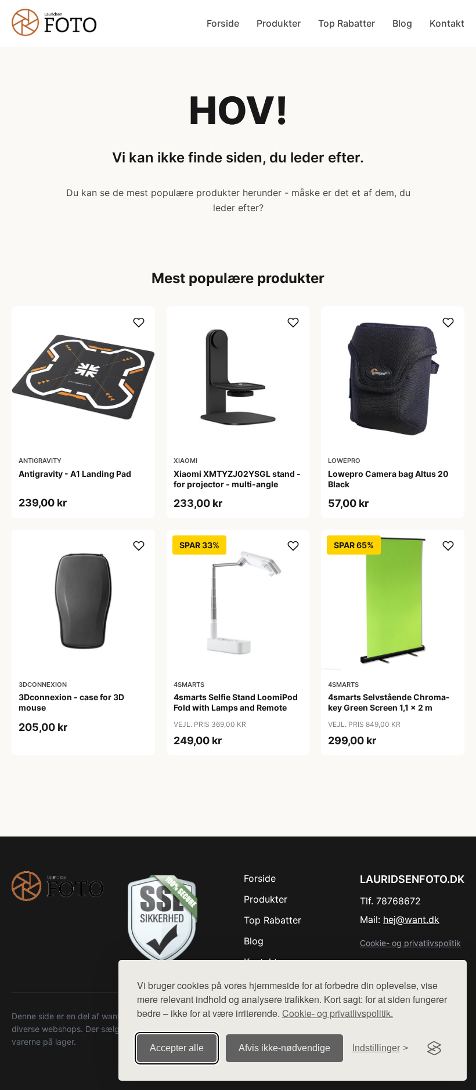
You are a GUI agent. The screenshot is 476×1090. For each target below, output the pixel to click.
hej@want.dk (411, 919)
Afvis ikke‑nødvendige (284, 1048)
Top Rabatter (346, 23)
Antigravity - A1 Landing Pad (75, 474)
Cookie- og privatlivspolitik (410, 943)
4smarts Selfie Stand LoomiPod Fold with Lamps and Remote (236, 702)
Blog (402, 23)
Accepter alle (177, 1048)
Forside (223, 23)
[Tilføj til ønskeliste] (138, 322)
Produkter (279, 23)
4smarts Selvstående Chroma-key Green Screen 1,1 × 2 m (389, 702)
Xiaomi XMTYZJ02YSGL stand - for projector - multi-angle (237, 479)
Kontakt (447, 23)
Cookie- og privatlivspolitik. (337, 1013)
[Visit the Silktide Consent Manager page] (434, 1048)
